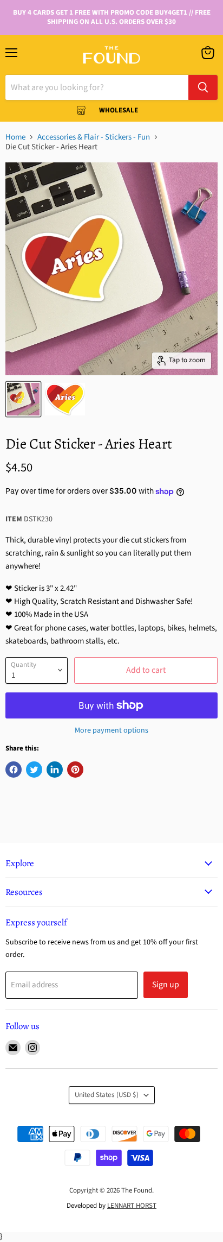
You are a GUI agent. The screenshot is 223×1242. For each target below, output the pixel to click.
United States (107, 1095)
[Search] (203, 87)
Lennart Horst (131, 1206)
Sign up (165, 985)
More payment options (111, 730)
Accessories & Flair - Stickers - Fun (93, 137)
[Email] (13, 1047)
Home (15, 137)
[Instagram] (32, 1047)
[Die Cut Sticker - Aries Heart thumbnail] (23, 399)
